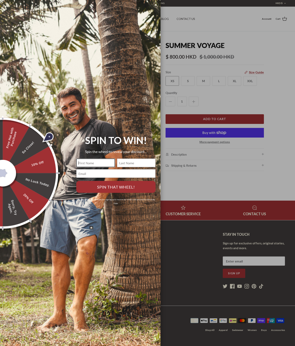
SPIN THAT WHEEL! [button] (116, 186)
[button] (155, 4)
